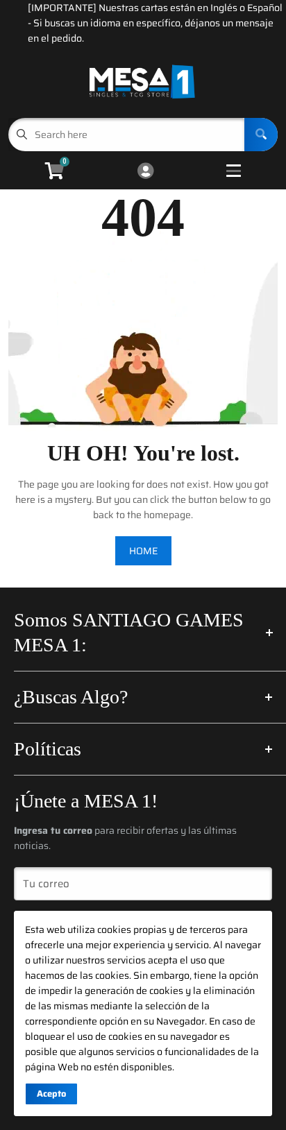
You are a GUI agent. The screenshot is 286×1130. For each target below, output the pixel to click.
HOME (143, 550)
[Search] (261, 134)
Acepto (51, 1093)
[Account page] (145, 171)
